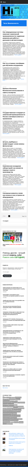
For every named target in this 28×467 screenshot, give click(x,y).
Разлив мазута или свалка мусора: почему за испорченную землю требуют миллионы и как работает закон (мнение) (13, 363)
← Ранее (4, 216)
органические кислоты (7, 415)
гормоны (15, 401)
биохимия (6, 401)
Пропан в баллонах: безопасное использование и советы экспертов (13, 90)
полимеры (6, 416)
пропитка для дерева (8, 419)
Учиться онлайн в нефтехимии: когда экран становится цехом (13, 325)
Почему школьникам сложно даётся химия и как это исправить (13, 357)
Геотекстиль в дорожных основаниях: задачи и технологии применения (14, 375)
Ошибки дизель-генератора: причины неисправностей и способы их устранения (13, 351)
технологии (14, 420)
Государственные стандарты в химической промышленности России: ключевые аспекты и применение (14, 116)
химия (21, 422)
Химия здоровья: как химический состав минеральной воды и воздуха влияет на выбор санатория (14, 289)
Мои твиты (5, 387)
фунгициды (16, 422)
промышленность (14, 417)
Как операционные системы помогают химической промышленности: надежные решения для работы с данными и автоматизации (13, 36)
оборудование (7, 410)
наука (15, 408)
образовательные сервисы (9, 411)
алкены (13, 397)
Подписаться (7, 275)
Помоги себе (13, 257)
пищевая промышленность (16, 415)
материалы (4, 408)
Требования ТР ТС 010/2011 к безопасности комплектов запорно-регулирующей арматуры (14, 319)
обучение (18, 411)
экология (5, 423)
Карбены (11, 445)
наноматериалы (10, 408)
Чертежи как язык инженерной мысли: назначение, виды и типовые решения (12, 307)
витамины (12, 401)
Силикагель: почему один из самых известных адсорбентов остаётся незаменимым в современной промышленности (13, 313)
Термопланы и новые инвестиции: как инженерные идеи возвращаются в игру (12, 338)
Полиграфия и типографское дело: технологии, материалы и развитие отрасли (13, 295)
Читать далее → (18, 55)
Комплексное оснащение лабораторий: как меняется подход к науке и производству (13, 169)
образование (16, 410)
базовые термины (5, 399)
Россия (9, 397)
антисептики (18, 397)
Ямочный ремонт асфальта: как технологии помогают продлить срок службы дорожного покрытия (17, 435)
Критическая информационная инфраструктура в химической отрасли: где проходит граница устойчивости (13, 344)
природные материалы (14, 416)
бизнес (18, 399)
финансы (12, 422)
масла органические (19, 406)
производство (6, 417)
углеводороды (6, 422)
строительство (7, 420)
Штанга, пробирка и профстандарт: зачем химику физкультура (13, 144)
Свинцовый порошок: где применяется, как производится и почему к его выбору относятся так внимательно (13, 332)
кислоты (15, 404)
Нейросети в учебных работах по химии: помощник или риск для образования (12, 369)
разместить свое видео (15, 244)
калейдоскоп (8, 404)
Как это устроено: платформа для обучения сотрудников (13, 64)
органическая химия (10, 413)
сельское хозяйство (17, 419)
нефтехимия (21, 408)
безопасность (12, 399)
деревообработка (7, 402)
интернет (14, 402)
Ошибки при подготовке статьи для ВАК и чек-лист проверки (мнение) (14, 301)
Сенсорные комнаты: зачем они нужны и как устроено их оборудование (13, 195)
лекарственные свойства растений (9, 406)
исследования (21, 402)
